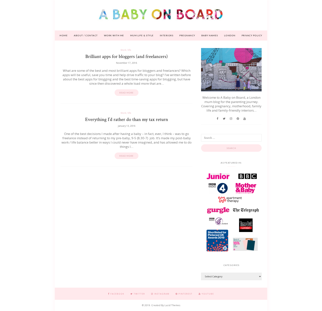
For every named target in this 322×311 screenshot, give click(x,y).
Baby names (209, 35)
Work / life (126, 50)
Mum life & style (142, 35)
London (230, 35)
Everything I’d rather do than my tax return (126, 119)
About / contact (86, 35)
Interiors (166, 35)
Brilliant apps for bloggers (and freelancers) (126, 56)
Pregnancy (187, 35)
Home (64, 35)
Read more (126, 92)
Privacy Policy (252, 35)
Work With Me (114, 35)
